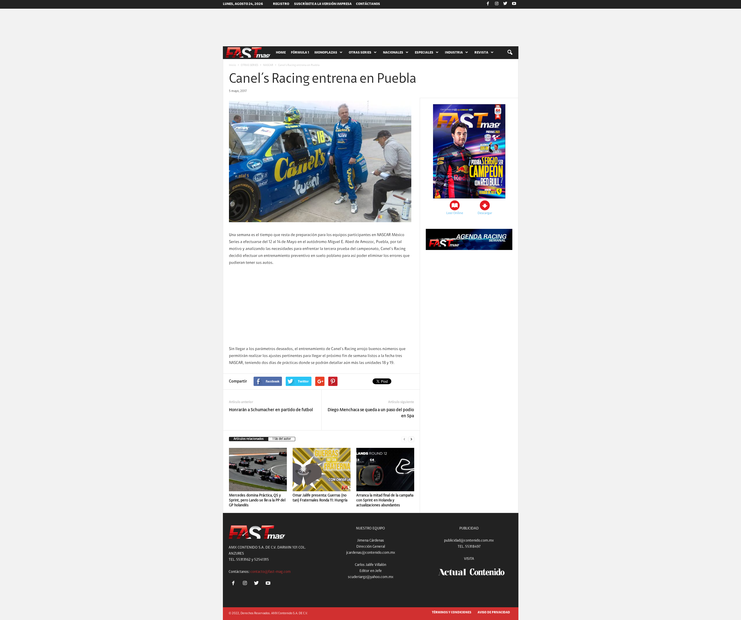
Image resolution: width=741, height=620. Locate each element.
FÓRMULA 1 (300, 52)
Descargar (485, 213)
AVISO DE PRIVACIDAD (494, 612)
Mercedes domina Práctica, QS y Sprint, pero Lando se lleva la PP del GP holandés (257, 500)
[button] (509, 52)
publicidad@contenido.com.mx (469, 540)
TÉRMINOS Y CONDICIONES (451, 612)
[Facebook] (488, 4)
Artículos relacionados (249, 439)
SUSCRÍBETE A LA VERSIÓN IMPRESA (323, 4)
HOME (281, 52)
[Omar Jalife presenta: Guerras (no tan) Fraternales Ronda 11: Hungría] (322, 469)
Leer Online (454, 213)
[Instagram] (496, 4)
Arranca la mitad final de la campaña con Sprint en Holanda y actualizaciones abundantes (384, 500)
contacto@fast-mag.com (270, 572)
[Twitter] (505, 4)
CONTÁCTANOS (368, 4)
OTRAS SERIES (249, 65)
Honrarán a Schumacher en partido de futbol (271, 410)
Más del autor (281, 439)
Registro (281, 4)
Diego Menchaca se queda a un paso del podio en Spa (371, 413)
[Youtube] (514, 4)
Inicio (232, 65)
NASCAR (268, 65)
